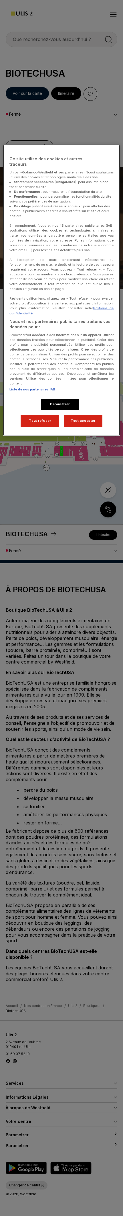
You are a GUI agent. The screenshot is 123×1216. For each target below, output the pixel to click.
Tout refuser (40, 421)
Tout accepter (83, 421)
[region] (61, 290)
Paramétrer (60, 404)
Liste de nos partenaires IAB (32, 389)
